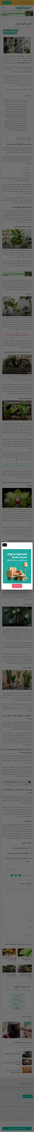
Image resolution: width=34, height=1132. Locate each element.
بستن (4, 545)
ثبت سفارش (17, 586)
